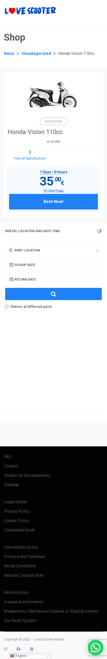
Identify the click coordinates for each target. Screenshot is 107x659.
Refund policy (16, 592)
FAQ (7, 456)
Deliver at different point (30, 307)
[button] (95, 647)
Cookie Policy (16, 520)
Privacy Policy (17, 511)
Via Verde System (20, 620)
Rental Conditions (20, 565)
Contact (11, 466)
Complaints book (19, 530)
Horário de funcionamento (27, 475)
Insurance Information (23, 601)
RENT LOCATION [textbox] (27, 250)
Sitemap (11, 484)
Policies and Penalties (24, 556)
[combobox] (53, 250)
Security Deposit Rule (23, 575)
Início (9, 53)
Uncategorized (36, 53)
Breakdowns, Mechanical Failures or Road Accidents (51, 611)
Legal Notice (15, 501)
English (20, 656)
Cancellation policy (21, 547)
